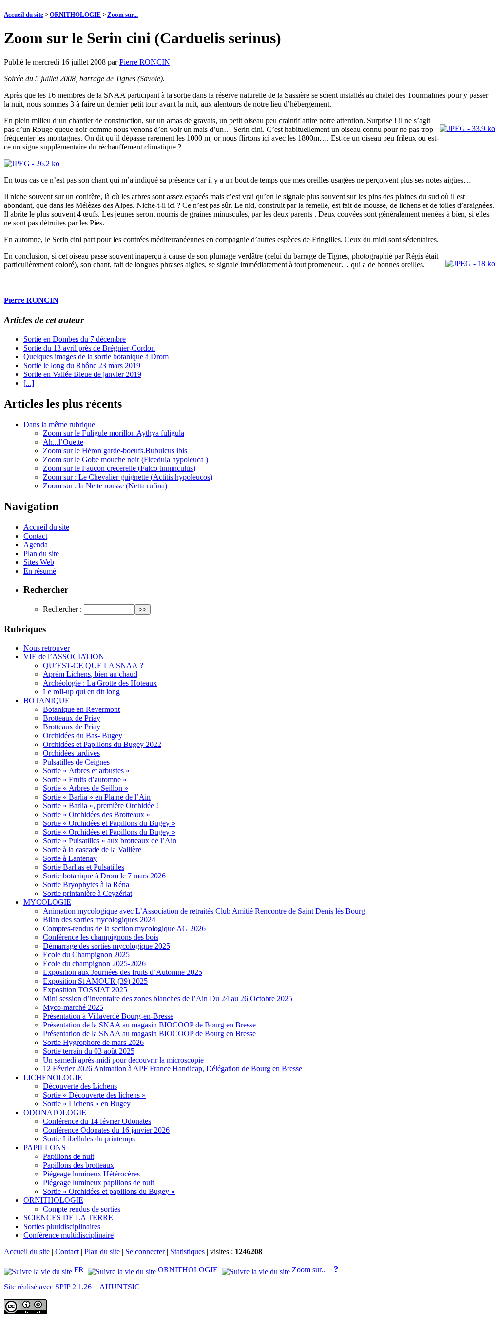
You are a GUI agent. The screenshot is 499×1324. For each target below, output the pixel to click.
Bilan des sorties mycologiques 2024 (99, 919)
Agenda (35, 545)
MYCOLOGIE (47, 902)
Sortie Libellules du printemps (89, 1139)
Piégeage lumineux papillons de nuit (98, 1182)
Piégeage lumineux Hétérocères (91, 1174)
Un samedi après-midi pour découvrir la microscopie (123, 1060)
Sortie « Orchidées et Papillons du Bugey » (109, 823)
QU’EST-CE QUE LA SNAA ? (93, 665)
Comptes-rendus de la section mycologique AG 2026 (124, 928)
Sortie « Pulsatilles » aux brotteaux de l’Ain (109, 841)
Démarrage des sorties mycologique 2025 (106, 946)
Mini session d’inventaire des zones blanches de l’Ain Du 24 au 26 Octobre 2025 (167, 998)
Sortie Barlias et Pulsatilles (83, 867)
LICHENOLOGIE (52, 1077)
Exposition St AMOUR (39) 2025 (95, 981)
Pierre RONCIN (144, 62)
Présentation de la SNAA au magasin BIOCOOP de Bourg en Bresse (149, 1025)
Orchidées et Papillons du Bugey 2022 (102, 744)
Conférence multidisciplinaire (68, 1235)
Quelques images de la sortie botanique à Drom (96, 357)
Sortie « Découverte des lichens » (94, 1095)
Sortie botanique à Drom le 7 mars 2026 (104, 876)
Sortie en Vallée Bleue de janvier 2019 (82, 374)
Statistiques (187, 1252)
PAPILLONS (44, 1147)
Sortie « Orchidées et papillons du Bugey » (109, 1191)
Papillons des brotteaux (78, 1165)
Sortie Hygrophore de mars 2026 (93, 1042)
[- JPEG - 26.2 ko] (31, 163)
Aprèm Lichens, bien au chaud (90, 674)
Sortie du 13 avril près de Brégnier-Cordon (89, 348)
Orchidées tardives (71, 753)
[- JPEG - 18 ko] (470, 264)
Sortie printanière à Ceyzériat (87, 893)
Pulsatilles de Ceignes (76, 762)
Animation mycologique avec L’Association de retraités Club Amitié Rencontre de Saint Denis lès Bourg (204, 911)
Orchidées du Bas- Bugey (82, 735)
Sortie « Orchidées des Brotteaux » (96, 814)
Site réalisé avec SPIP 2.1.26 (48, 1287)
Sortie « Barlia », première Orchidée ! (100, 806)
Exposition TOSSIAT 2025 (85, 990)
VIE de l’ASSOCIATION (63, 657)
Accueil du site (23, 14)
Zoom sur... (122, 14)
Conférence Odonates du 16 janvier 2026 (106, 1130)
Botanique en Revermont (81, 709)
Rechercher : (62, 609)
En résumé (39, 571)
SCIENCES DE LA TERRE (68, 1217)
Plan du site (41, 553)
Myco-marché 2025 (73, 1007)
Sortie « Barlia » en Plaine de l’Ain (97, 797)
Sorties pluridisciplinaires (61, 1226)
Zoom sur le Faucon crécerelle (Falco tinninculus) (119, 468)
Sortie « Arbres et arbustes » (86, 770)
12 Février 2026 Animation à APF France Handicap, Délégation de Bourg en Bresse (172, 1068)
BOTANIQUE (46, 700)
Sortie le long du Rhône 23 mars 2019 (81, 365)
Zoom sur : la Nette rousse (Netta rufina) (105, 486)
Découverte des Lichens (80, 1086)
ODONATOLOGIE (54, 1112)
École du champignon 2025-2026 (94, 963)
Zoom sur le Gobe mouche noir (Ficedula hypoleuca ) (125, 459)
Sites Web (38, 562)
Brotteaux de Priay (71, 718)
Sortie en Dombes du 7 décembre (74, 339)
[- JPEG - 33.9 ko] (467, 128)
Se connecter (145, 1252)
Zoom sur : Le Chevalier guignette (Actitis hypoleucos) (127, 477)
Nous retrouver (46, 648)
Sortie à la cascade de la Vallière (92, 849)
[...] (28, 383)
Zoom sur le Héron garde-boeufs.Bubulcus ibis (115, 451)
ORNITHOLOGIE (75, 14)
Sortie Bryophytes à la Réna (86, 884)
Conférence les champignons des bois (100, 937)
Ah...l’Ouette (63, 442)
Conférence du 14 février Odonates (97, 1121)
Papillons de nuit (68, 1156)
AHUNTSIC (119, 1287)
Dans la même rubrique (59, 424)
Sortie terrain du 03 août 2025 (88, 1051)
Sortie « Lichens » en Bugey (87, 1104)
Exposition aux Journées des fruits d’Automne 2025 (122, 972)
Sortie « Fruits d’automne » (85, 779)
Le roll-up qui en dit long (81, 692)
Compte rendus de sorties (81, 1209)
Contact (35, 536)
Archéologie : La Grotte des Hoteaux (100, 683)
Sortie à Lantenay (70, 858)
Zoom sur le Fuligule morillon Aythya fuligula (113, 433)
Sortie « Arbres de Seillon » (85, 788)
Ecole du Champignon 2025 (86, 955)
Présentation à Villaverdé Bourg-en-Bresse (108, 1016)
